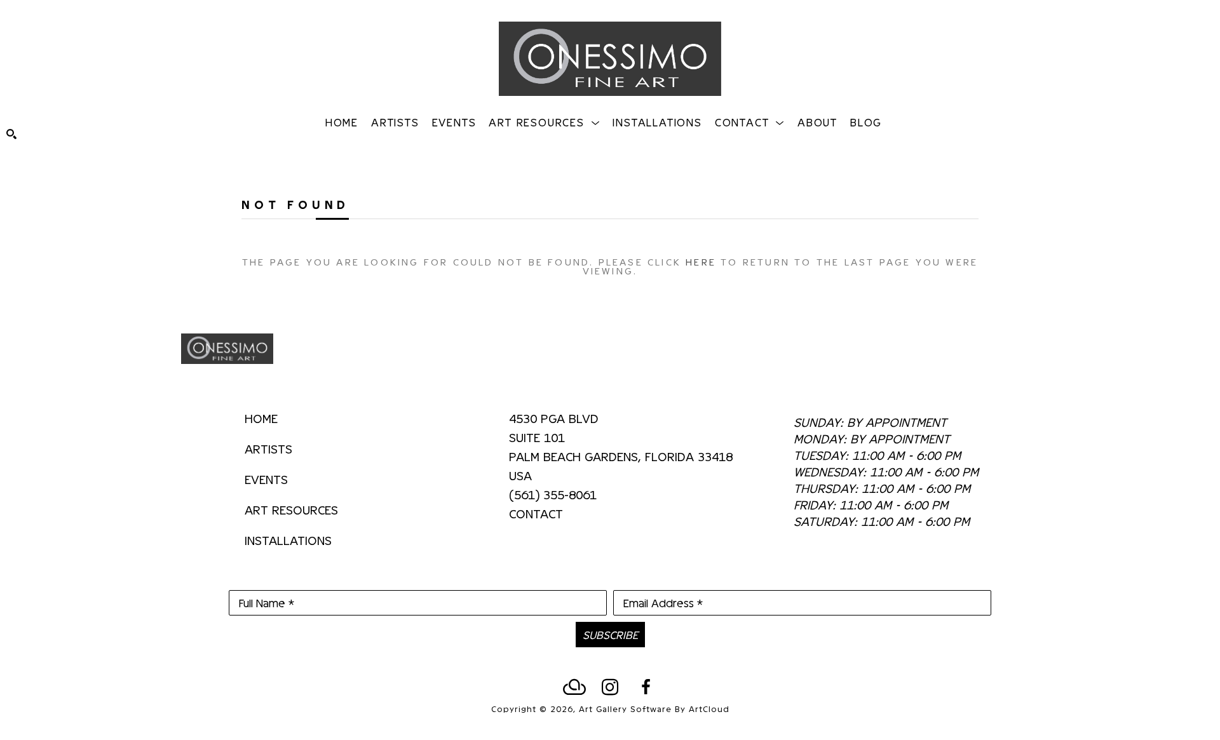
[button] (544, 122)
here (701, 261)
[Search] (11, 134)
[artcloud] (574, 687)
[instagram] (610, 687)
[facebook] (645, 687)
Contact (536, 513)
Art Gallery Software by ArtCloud (654, 708)
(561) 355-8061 (553, 494)
